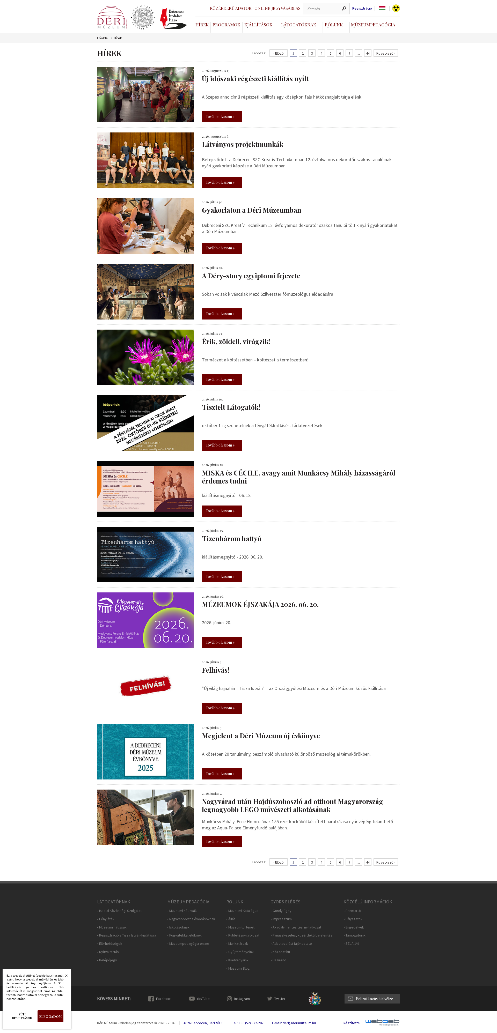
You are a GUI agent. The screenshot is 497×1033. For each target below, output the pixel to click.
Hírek (202, 24)
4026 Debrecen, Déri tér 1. (204, 1023)
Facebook (164, 998)
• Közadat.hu (280, 952)
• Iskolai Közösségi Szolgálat (119, 911)
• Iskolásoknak (178, 927)
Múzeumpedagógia (373, 24)
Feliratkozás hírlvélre (374, 998)
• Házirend (278, 960)
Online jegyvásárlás (277, 8)
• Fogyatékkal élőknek (184, 935)
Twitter (280, 998)
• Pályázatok (352, 919)
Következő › (385, 53)
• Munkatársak (237, 943)
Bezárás (63, 977)
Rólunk (334, 24)
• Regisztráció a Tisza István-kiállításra (126, 935)
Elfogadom (50, 1016)
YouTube (203, 998)
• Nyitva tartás (108, 952)
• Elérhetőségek (109, 943)
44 (368, 53)
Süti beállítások (22, 1016)
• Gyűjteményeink (240, 952)
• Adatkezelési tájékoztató (291, 943)
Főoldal (102, 38)
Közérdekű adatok (231, 8)
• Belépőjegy (107, 960)
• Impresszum (281, 919)
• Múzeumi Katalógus (242, 911)
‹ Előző (278, 53)
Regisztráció (362, 8)
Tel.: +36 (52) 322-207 (248, 1023)
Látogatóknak (298, 24)
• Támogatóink (354, 935)
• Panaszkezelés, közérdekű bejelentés (301, 935)
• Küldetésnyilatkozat (242, 935)
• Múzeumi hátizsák (112, 927)
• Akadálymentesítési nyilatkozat (296, 927)
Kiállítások (258, 24)
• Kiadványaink (237, 960)
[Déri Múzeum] (112, 17)
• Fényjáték (105, 919)
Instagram (242, 998)
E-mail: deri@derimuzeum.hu (294, 1023)
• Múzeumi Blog (238, 968)
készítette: (352, 1023)
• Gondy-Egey (281, 911)
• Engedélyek (353, 927)
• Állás (231, 919)
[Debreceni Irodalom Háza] (174, 18)
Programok (226, 24)
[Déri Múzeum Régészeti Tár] (143, 17)
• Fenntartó (352, 911)
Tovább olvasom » (220, 116)
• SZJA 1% (351, 943)
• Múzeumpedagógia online (188, 943)
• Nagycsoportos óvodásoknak (191, 919)
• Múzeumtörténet (240, 927)
